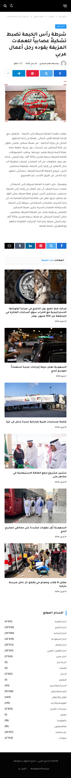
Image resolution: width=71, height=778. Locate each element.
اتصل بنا (22, 769)
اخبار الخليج (61, 26)
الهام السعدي (45, 64)
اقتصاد (62, 668)
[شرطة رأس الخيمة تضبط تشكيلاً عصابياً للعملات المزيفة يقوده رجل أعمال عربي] (35, 101)
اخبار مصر (61, 657)
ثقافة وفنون (60, 726)
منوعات (62, 738)
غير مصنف (60, 732)
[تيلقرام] (18, 73)
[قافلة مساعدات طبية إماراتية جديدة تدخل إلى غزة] (35, 400)
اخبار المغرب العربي (56, 651)
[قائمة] (65, 6)
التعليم (62, 680)
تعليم (63, 715)
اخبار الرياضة (60, 633)
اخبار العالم (61, 645)
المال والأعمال (59, 697)
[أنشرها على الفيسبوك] (60, 73)
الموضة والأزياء (58, 703)
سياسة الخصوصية (40, 769)
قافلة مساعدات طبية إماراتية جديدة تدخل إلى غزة (36, 422)
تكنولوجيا (61, 721)
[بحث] (5, 6)
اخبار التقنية (60, 622)
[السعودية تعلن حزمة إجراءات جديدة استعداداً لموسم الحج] (35, 345)
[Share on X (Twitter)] (46, 73)
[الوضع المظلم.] (11, 6)
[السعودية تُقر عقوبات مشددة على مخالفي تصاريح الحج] (35, 506)
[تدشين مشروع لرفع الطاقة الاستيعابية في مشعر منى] (35, 451)
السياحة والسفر (58, 686)
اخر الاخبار (61, 662)
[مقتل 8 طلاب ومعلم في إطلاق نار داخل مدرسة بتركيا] (35, 560)
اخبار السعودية (59, 639)
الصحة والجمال (58, 691)
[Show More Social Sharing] (8, 73)
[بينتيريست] (32, 73)
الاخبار (63, 674)
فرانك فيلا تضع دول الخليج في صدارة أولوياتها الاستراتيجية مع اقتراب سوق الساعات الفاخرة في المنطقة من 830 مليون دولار (36, 312)
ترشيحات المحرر (58, 709)
